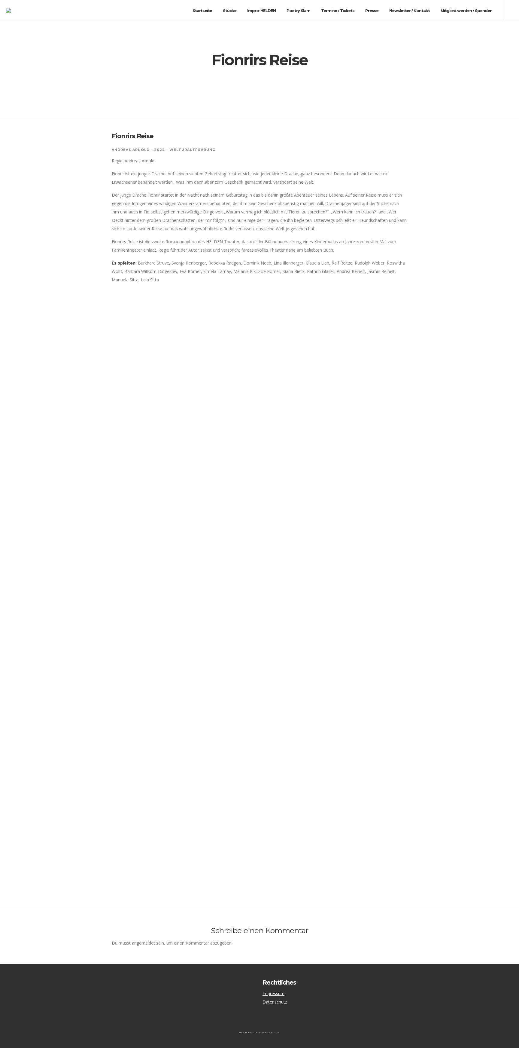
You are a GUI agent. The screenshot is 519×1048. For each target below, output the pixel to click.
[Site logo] (14, 10)
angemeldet (143, 943)
